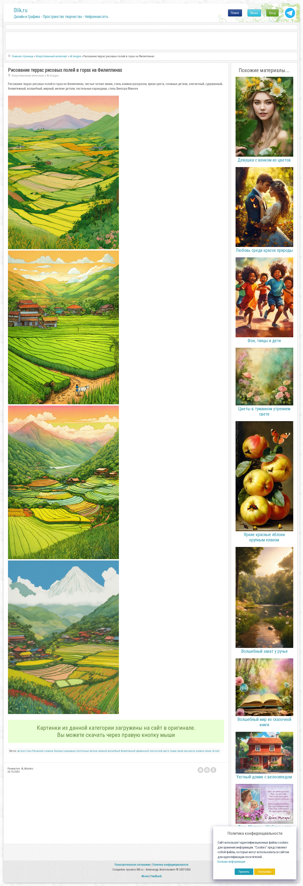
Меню (254, 13)
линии (208, 751)
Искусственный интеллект (28, 75)
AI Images (53, 75)
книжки (200, 751)
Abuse (145, 876)
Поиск (235, 13)
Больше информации (231, 862)
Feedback (156, 876)
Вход (272, 13)
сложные (48, 751)
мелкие (94, 751)
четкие (215, 751)
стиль (28, 751)
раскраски (189, 751)
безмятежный (128, 751)
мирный (102, 751)
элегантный (156, 751)
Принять (244, 871)
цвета (166, 751)
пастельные (82, 751)
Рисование (37, 751)
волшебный (114, 751)
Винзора (58, 751)
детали (21, 751)
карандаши (69, 751)
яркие (180, 751)
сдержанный (142, 751)
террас (173, 751)
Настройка (264, 871)
